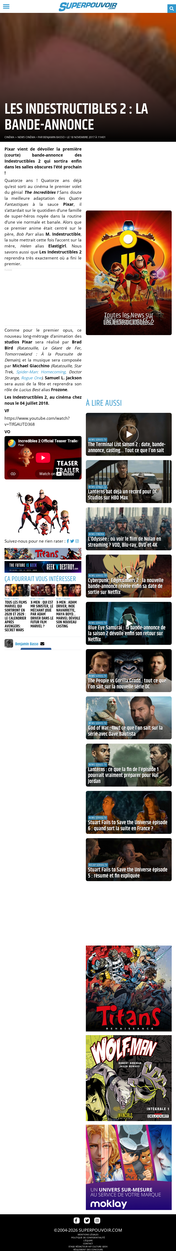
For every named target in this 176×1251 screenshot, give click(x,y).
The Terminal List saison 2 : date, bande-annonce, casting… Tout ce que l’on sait (126, 448)
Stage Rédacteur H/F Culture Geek (88, 1246)
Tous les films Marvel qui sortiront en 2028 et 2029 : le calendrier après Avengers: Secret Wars (16, 616)
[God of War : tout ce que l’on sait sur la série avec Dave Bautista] (129, 717)
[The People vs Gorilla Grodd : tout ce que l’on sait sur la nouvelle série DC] (129, 670)
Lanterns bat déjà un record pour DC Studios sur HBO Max (122, 495)
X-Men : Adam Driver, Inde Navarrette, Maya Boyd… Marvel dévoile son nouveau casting (68, 614)
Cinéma (9, 137)
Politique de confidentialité (88, 1237)
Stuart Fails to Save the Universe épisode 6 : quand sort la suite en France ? (127, 826)
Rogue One (31, 377)
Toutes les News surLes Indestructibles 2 (128, 319)
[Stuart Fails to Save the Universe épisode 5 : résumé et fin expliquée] (129, 859)
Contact (88, 1243)
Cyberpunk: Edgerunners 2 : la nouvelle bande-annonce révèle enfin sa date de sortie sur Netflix (126, 587)
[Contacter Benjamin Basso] (42, 644)
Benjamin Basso (54, 137)
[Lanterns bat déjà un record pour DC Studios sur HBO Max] (129, 481)
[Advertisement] (43, 297)
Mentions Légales (88, 1234)
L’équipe (88, 1240)
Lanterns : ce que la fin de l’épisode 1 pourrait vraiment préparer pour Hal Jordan (123, 776)
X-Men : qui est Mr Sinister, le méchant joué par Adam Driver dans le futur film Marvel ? (41, 614)
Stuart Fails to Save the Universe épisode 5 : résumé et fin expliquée (127, 873)
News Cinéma (26, 137)
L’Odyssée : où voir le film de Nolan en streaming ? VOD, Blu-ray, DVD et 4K (124, 542)
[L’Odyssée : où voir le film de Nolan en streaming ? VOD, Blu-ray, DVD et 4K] (129, 528)
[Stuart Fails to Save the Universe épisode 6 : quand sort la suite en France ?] (129, 812)
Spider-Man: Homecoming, (41, 371)
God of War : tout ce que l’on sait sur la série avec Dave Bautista (125, 731)
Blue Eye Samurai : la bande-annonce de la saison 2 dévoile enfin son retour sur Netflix (126, 634)
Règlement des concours (88, 1249)
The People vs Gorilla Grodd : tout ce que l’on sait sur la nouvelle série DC (127, 684)
